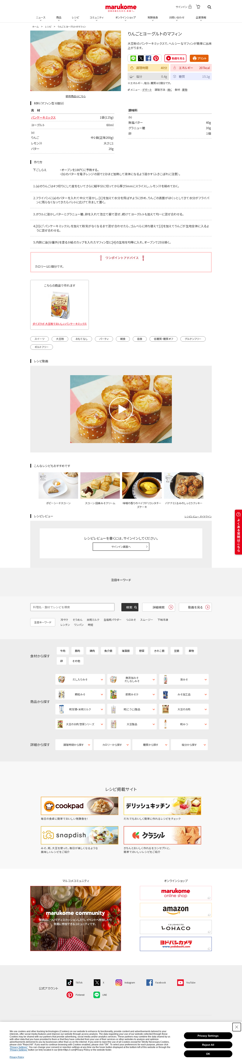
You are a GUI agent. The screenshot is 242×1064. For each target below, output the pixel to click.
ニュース (41, 17)
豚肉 (77, 651)
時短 (90, 625)
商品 (58, 17)
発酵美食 (152, 17)
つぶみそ (131, 619)
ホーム (35, 26)
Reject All (208, 1044)
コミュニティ (97, 17)
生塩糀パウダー (113, 619)
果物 (184, 89)
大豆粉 (60, 339)
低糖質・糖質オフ (163, 339)
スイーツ (39, 339)
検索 (209, 7)
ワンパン (79, 625)
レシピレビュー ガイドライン (198, 516)
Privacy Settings (208, 1035)
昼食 (139, 339)
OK (208, 1053)
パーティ (104, 339)
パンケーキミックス (43, 117)
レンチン (65, 625)
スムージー (146, 619)
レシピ (75, 17)
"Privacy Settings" (19, 1047)
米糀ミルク (93, 619)
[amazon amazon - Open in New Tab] (176, 910)
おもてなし (81, 339)
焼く (169, 89)
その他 (76, 661)
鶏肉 (92, 651)
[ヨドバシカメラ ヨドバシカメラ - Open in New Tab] (176, 944)
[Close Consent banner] (237, 1027)
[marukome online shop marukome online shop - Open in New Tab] (176, 893)
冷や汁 (64, 619)
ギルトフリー (42, 347)
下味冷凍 (162, 619)
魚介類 (108, 651)
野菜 (141, 651)
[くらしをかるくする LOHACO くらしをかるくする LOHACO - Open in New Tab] (176, 927)
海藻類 (126, 651)
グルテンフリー (193, 339)
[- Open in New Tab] (198, 7)
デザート (147, 89)
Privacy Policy (17, 1057)
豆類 (176, 651)
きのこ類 (159, 651)
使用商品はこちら (76, 96)
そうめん (77, 619)
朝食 (123, 339)
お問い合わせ (176, 17)
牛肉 (62, 651)
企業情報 (201, 17)
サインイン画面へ (121, 547)
